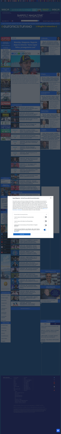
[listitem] (30, 214)
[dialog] (30, 217)
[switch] (45, 217)
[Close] (51, 198)
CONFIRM (22, 234)
